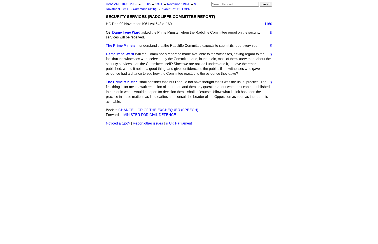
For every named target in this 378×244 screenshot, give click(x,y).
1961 (159, 4)
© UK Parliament (179, 123)
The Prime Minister (121, 45)
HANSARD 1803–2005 (121, 4)
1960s (146, 4)
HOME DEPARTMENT (176, 8)
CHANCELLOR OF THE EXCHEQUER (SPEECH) (158, 110)
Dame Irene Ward (126, 32)
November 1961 (178, 4)
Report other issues (148, 123)
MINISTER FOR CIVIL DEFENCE (149, 115)
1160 (268, 24)
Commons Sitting (145, 8)
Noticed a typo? (118, 123)
